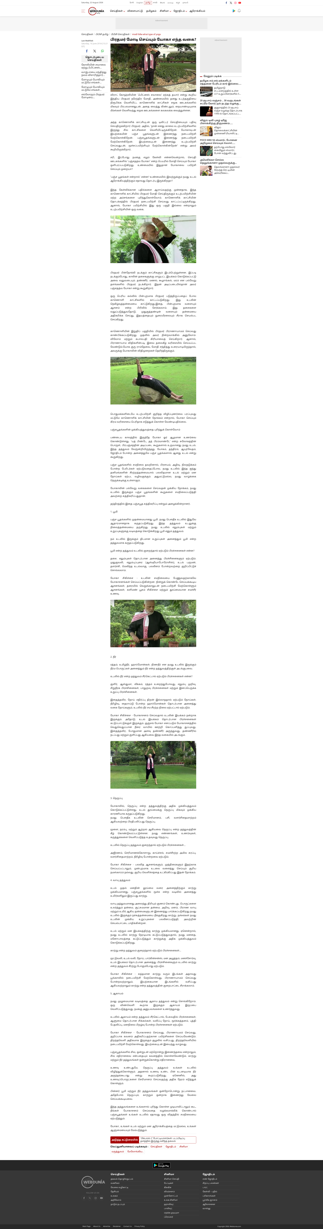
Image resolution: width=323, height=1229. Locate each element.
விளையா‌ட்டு (135, 11)
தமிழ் (148, 3)
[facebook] (226, 3)
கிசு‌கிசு (167, 1187)
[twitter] (231, 3)
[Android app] (161, 1165)
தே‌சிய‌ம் (115, 1192)
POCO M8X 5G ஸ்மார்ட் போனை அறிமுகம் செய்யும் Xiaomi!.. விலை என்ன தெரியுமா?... (218, 142)
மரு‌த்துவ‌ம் (118, 1151)
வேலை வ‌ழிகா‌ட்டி (119, 1187)
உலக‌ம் (114, 1196)
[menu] (83, 11)
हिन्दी (132, 3)
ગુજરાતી (185, 3)
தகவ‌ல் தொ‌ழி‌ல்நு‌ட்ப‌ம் (122, 1179)
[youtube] (240, 3)
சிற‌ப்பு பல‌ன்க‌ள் (211, 1183)
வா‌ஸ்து (206, 1208)
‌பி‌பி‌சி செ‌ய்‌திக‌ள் (120, 34)
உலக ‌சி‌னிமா (171, 1200)
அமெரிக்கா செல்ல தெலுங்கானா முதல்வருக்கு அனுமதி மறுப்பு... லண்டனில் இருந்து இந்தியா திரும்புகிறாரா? (220, 162)
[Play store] (234, 10)
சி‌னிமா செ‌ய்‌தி (171, 1179)
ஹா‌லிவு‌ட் (169, 1204)
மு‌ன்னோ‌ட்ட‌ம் (171, 1196)
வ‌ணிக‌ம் (115, 1183)
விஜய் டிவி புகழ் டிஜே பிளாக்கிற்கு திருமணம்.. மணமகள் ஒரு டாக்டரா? (215, 122)
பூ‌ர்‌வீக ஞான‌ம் (210, 1200)
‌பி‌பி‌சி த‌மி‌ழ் (102, 34)
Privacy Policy (139, 1226)
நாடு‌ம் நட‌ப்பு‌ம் (118, 1204)
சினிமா (164, 11)
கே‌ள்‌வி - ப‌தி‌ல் (210, 1192)
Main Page (86, 1226)
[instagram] (235, 3)
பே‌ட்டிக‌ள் (168, 1183)
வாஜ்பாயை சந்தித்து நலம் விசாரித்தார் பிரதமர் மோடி (93, 74)
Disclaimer (117, 1226)
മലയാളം (170, 3)
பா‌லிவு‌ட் (168, 1208)
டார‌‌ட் (205, 1187)
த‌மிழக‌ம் (151, 11)
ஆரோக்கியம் (197, 11)
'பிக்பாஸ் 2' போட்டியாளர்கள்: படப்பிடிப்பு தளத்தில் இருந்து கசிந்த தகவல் (162, 1140)
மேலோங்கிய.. (135, 1151)
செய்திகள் (116, 11)
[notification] (239, 10)
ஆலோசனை (209, 1204)
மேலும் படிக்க (213, 76)
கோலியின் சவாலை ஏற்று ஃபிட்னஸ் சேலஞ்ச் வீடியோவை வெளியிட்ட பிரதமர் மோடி (93, 66)
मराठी (155, 3)
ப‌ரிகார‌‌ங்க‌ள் (209, 1196)
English (140, 3)
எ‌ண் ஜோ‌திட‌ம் (210, 1179)
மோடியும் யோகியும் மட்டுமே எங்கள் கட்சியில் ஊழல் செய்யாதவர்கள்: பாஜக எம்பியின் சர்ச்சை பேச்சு (93, 81)
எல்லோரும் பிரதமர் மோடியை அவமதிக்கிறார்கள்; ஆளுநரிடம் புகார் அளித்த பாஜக (93, 96)
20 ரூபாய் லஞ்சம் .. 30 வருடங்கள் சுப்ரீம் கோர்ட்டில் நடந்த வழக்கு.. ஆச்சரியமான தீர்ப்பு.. (220, 102)
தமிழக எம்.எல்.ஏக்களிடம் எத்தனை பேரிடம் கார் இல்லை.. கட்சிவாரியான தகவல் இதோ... (219, 83)
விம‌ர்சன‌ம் (169, 1192)
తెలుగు (162, 3)
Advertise (106, 1226)
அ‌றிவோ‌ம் (116, 1200)
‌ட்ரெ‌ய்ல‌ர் (168, 1217)
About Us (96, 1226)
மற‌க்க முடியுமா (171, 1213)
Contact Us (127, 1226)
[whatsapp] (102, 51)
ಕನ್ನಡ (178, 3)
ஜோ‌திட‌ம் (179, 11)
